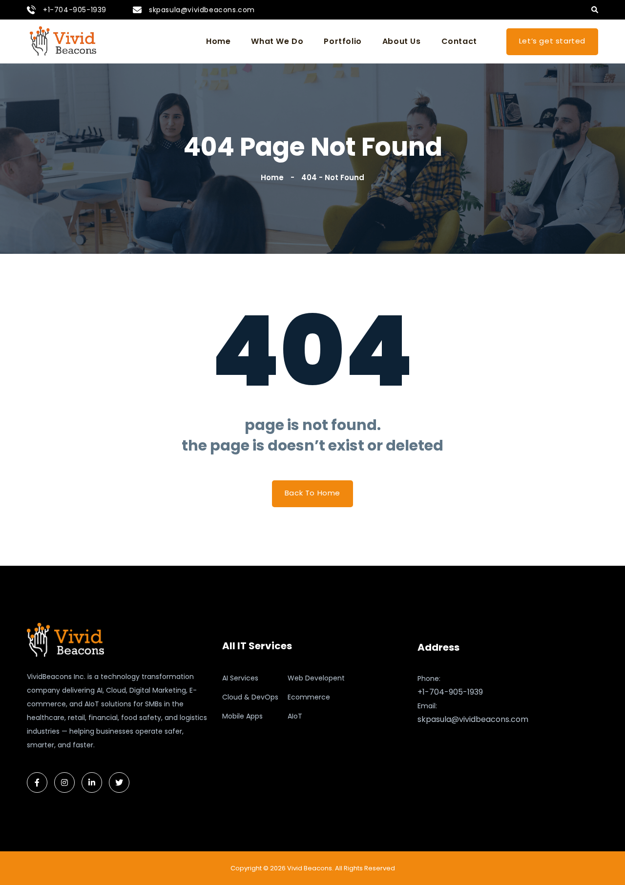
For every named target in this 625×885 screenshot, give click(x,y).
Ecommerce (309, 697)
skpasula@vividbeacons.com (202, 10)
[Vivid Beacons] (63, 41)
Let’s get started (552, 41)
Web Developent (316, 678)
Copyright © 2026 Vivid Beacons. (281, 868)
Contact (459, 41)
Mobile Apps (242, 716)
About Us (401, 41)
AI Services (240, 678)
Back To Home (312, 493)
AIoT (295, 716)
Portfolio (342, 41)
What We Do (277, 41)
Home (218, 41)
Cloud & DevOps (250, 697)
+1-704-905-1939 (74, 10)
